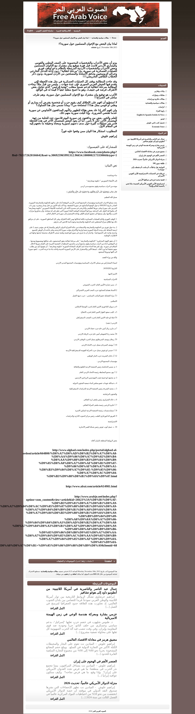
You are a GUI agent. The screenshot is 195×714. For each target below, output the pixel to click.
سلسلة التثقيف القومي (44, 31)
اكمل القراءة (57, 608)
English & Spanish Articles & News (151, 115)
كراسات (161, 107)
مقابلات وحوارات (158, 95)
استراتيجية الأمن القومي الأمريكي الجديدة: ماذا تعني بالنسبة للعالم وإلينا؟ (145, 185)
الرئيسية (77, 31)
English (30, 31)
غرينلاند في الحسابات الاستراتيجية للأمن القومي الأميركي (147, 174)
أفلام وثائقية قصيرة (63, 31)
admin (93, 47)
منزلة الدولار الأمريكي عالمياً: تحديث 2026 (90, 683)
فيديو (163, 119)
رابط (83, 561)
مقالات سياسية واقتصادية (100, 38)
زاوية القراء (160, 111)
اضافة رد (73, 574)
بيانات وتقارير (159, 91)
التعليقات (60, 561)
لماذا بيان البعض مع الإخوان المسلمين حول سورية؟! (71, 38)
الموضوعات (70, 561)
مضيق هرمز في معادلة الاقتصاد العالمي (92, 639)
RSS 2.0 (96, 574)
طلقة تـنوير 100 (159, 163)
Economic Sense (158, 127)
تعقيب (66, 574)
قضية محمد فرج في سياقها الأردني (151, 180)
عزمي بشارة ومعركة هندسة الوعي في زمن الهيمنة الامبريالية (145, 146)
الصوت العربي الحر (99, 711)
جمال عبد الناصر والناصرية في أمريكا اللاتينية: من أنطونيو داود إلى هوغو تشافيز (146, 140)
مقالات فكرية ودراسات (156, 99)
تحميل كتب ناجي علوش (156, 123)
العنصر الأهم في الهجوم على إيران (95, 661)
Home (114, 38)
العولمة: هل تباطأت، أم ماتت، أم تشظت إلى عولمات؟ (148, 168)
